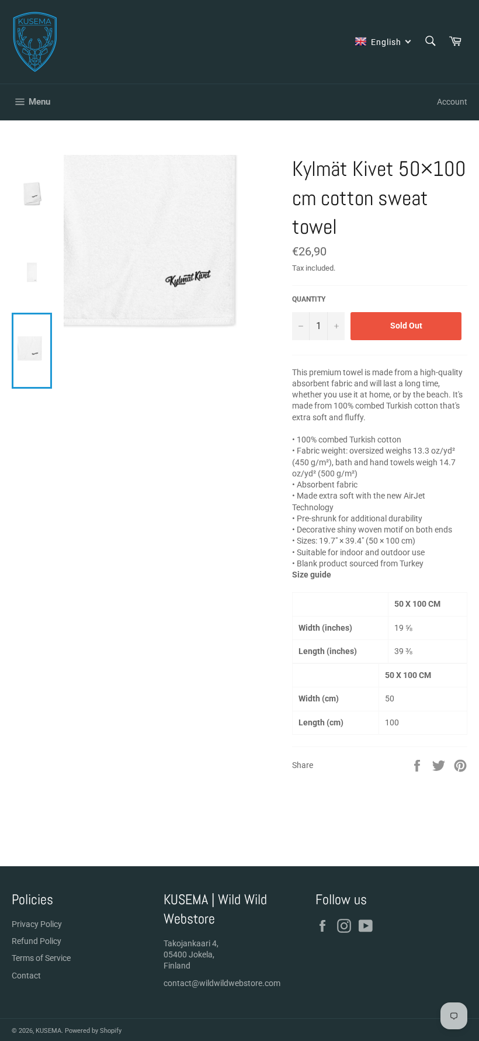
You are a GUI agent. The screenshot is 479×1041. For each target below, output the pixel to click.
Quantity (308, 299)
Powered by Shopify (93, 1031)
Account (452, 101)
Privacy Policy (37, 924)
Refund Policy (36, 941)
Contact (26, 975)
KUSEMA (48, 1031)
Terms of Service (41, 958)
